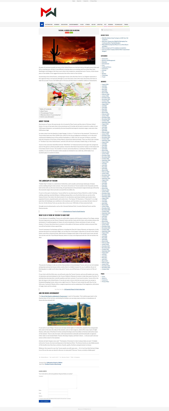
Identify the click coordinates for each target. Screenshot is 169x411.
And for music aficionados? (47, 117)
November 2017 (106, 247)
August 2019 (105, 214)
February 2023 (105, 152)
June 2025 (104, 107)
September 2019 (106, 213)
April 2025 (104, 111)
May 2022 (104, 167)
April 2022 (104, 168)
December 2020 (106, 193)
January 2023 (105, 153)
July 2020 (104, 200)
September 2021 (106, 178)
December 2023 (106, 135)
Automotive (105, 58)
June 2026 (104, 87)
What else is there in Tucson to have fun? (51, 115)
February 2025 (105, 114)
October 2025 (105, 101)
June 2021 (104, 183)
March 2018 (105, 241)
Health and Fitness (106, 67)
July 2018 (104, 234)
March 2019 (105, 221)
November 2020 (106, 195)
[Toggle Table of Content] (59, 109)
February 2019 (105, 223)
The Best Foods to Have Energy (53, 364)
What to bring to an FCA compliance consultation (114, 48)
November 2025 (106, 99)
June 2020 (104, 201)
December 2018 (106, 226)
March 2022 (105, 170)
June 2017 (104, 256)
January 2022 (105, 173)
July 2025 (104, 106)
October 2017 (105, 249)
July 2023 (104, 143)
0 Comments (77, 357)
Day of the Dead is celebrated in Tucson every (54, 296)
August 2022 (105, 162)
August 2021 (105, 180)
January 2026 (105, 96)
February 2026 (105, 94)
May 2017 (104, 257)
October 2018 (105, 229)
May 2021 (104, 185)
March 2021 (105, 188)
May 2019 (104, 218)
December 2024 (106, 117)
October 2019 (105, 211)
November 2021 (106, 175)
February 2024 (105, 132)
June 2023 (104, 145)
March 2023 (105, 150)
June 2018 (104, 236)
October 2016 (105, 269)
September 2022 (106, 160)
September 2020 (106, 196)
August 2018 (105, 233)
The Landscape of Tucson (47, 113)
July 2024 (104, 125)
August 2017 (105, 252)
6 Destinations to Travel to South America (74, 211)
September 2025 (106, 102)
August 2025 (105, 104)
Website (40, 396)
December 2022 (106, 155)
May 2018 (104, 238)
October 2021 (105, 176)
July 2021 (104, 181)
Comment (41, 376)
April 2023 (104, 148)
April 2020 (104, 203)
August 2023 (105, 142)
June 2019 (104, 216)
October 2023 (105, 139)
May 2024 (104, 129)
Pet (103, 72)
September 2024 (106, 122)
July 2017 (104, 254)
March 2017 (105, 261)
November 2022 (106, 157)
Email (40, 393)
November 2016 (106, 267)
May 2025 (104, 109)
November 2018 (106, 228)
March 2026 (105, 92)
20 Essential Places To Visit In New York (74, 289)
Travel (71, 32)
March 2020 (105, 205)
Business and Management (108, 60)
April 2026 (104, 91)
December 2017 (106, 246)
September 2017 (106, 251)
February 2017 (105, 262)
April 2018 (104, 239)
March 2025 (105, 112)
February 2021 (105, 190)
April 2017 (104, 259)
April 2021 (104, 186)
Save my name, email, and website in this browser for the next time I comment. (55, 398)
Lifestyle (104, 70)
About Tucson (44, 111)
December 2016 (106, 266)
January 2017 (105, 264)
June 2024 (104, 127)
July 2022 (104, 163)
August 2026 (105, 84)
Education (104, 62)
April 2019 (104, 219)
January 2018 (105, 244)
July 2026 (104, 86)
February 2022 (105, 172)
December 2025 (106, 97)
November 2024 (106, 119)
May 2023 (104, 147)
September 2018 (106, 231)
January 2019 (105, 224)
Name (40, 390)
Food (103, 65)
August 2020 (105, 198)
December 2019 (106, 208)
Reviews (67, 32)
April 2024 (104, 130)
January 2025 (105, 115)
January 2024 (105, 134)
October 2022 (105, 158)
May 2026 (104, 89)
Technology (105, 75)
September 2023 (106, 140)
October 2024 (105, 120)
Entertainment (105, 63)
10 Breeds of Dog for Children (54, 362)
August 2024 (105, 124)
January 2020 (105, 206)
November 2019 (106, 209)
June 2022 (104, 165)
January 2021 (105, 191)
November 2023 (106, 137)
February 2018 (105, 242)
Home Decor (105, 68)
